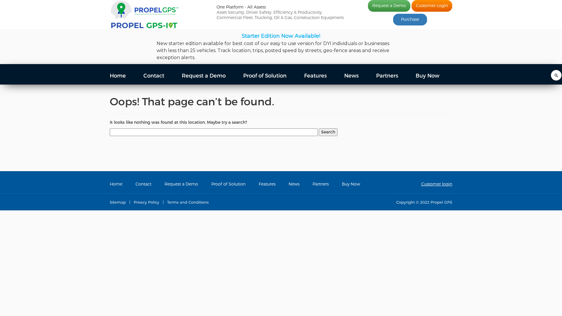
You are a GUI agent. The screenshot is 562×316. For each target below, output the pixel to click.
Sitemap (118, 202)
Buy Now (427, 76)
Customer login (436, 184)
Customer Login (432, 5)
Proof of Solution (265, 76)
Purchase (410, 19)
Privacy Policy (146, 202)
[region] (281, 46)
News (351, 76)
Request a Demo (389, 5)
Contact (153, 76)
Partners (387, 76)
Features (315, 76)
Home (118, 76)
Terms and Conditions (188, 202)
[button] (281, 46)
